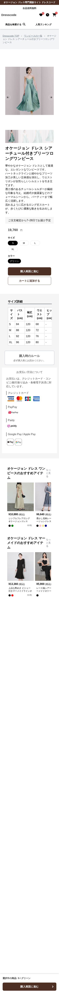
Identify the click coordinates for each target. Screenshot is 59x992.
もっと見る (48, 473)
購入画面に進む (29, 271)
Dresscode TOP (11, 36)
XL (12, 249)
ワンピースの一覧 (33, 36)
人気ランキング (44, 24)
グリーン (14, 261)
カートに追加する (29, 280)
